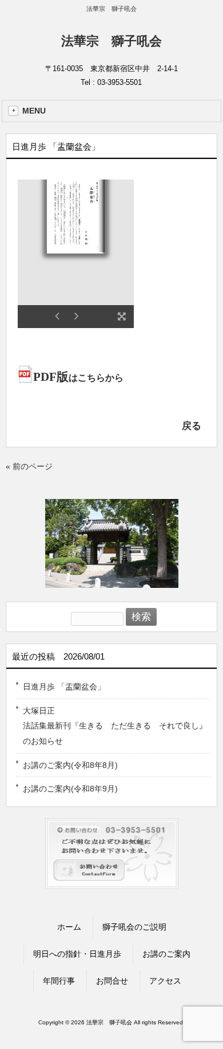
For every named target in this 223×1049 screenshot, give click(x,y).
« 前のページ (29, 466)
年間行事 (59, 980)
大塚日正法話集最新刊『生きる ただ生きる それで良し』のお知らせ (115, 726)
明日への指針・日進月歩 (77, 953)
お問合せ (112, 980)
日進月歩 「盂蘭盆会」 (64, 686)
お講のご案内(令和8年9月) (70, 788)
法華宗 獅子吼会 (111, 41)
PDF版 (78, 377)
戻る (191, 425)
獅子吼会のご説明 (134, 926)
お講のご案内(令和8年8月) (70, 765)
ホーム (69, 926)
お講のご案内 (166, 953)
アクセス (165, 980)
